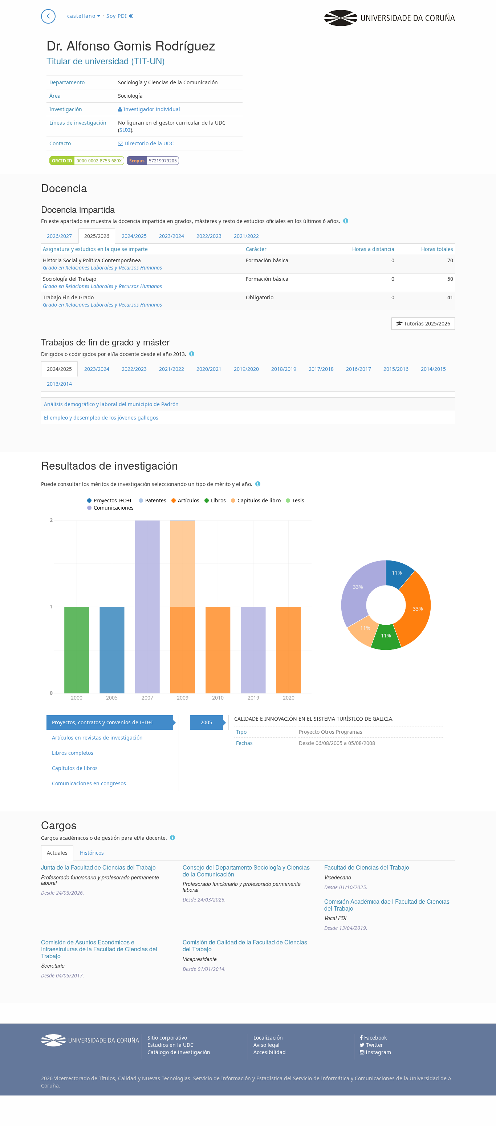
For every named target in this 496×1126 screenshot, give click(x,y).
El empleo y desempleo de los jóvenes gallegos (101, 417)
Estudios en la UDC (170, 1044)
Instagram (377, 1052)
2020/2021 (208, 368)
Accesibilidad (269, 1052)
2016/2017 (358, 368)
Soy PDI (117, 15)
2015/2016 (395, 368)
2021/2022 (246, 235)
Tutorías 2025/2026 (426, 323)
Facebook (375, 1037)
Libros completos (72, 752)
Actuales (57, 852)
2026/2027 (59, 235)
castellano (82, 15)
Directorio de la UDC (148, 143)
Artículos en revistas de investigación (97, 737)
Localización (268, 1037)
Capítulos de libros (75, 768)
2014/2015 (433, 368)
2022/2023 (208, 235)
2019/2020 (246, 368)
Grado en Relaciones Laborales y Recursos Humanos (102, 267)
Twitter (374, 1044)
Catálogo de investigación (178, 1052)
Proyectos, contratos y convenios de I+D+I (102, 722)
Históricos (92, 852)
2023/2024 (171, 235)
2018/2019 (283, 368)
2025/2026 (96, 235)
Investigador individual (151, 109)
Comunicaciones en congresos (89, 783)
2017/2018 (321, 368)
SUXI (125, 129)
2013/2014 (59, 383)
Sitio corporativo (167, 1037)
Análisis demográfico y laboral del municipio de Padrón (111, 404)
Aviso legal (266, 1044)
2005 (206, 722)
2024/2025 (134, 235)
